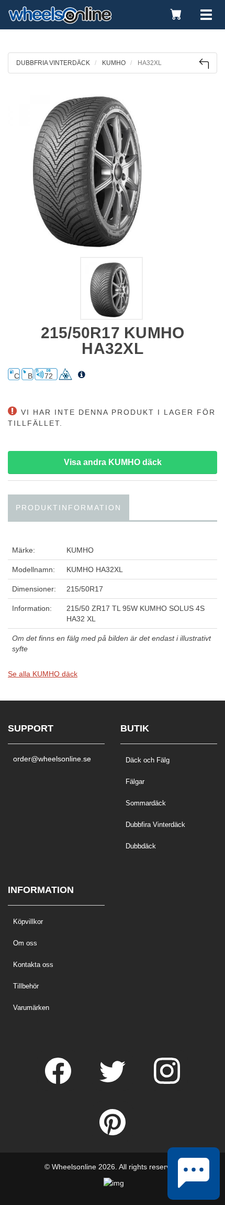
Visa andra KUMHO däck (113, 462)
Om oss (25, 943)
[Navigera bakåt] (203, 64)
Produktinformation (68, 507)
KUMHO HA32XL (94, 569)
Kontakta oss (33, 965)
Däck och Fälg (148, 760)
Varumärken (31, 1008)
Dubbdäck (141, 846)
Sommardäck (146, 803)
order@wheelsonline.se (52, 759)
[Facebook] (59, 1081)
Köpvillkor (28, 922)
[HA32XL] (112, 168)
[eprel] (81, 375)
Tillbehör (26, 986)
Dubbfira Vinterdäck (155, 825)
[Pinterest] (112, 1132)
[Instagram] (167, 1081)
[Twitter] (113, 1081)
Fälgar (135, 782)
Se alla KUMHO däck (42, 674)
